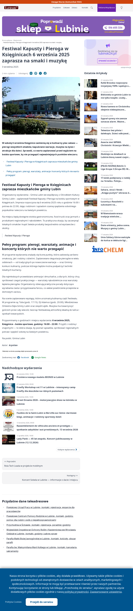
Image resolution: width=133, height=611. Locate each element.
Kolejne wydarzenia (66, 449)
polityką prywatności (76, 592)
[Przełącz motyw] (121, 7)
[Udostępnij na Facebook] (45, 73)
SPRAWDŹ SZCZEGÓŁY (108, 61)
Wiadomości (17, 40)
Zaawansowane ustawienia (106, 592)
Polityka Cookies (13, 602)
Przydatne (57, 7)
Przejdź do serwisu (41, 602)
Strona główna (7, 40)
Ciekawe (66, 7)
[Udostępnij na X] (40, 73)
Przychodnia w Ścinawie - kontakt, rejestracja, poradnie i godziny (38, 524)
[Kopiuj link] (31, 73)
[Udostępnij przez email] (35, 73)
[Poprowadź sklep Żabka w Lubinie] (66, 26)
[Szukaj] (91, 8)
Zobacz (74, 7)
